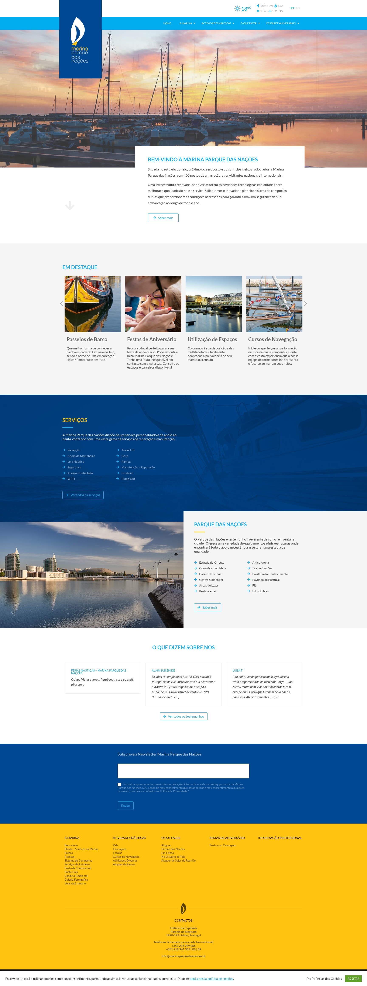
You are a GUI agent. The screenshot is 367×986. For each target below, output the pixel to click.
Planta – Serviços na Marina (81, 849)
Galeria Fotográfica (76, 879)
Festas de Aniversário (151, 339)
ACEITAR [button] (353, 978)
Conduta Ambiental (76, 875)
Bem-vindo (71, 845)
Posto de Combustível (78, 868)
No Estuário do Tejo (173, 856)
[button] (305, 303)
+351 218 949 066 (184, 945)
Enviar (125, 805)
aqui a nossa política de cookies (211, 978)
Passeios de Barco (87, 339)
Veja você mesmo (75, 883)
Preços (69, 853)
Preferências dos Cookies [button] (324, 978)
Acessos (70, 856)
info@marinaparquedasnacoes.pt (183, 956)
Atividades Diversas (125, 860)
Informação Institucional (280, 837)
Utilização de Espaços (212, 339)
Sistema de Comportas (78, 860)
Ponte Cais (71, 872)
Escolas (117, 853)
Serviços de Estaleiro (77, 864)
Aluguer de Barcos (124, 864)
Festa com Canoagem (223, 845)
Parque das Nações (173, 849)
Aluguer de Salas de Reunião (178, 860)
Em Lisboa (167, 853)
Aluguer (166, 845)
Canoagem (119, 849)
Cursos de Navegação (272, 339)
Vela (115, 845)
